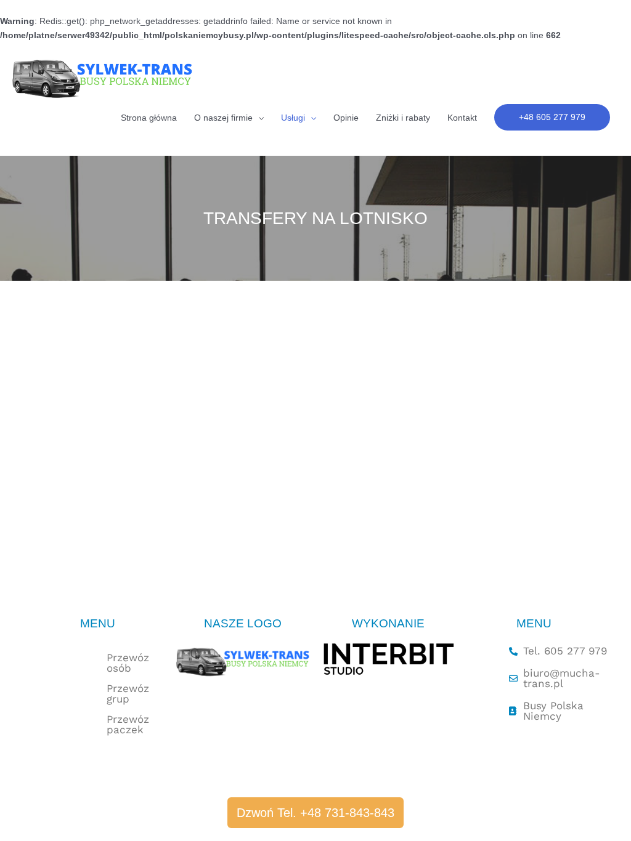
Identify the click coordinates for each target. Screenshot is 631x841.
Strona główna (149, 118)
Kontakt (462, 118)
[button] (552, 117)
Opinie (346, 118)
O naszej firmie (223, 118)
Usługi (293, 118)
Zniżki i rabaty (403, 118)
